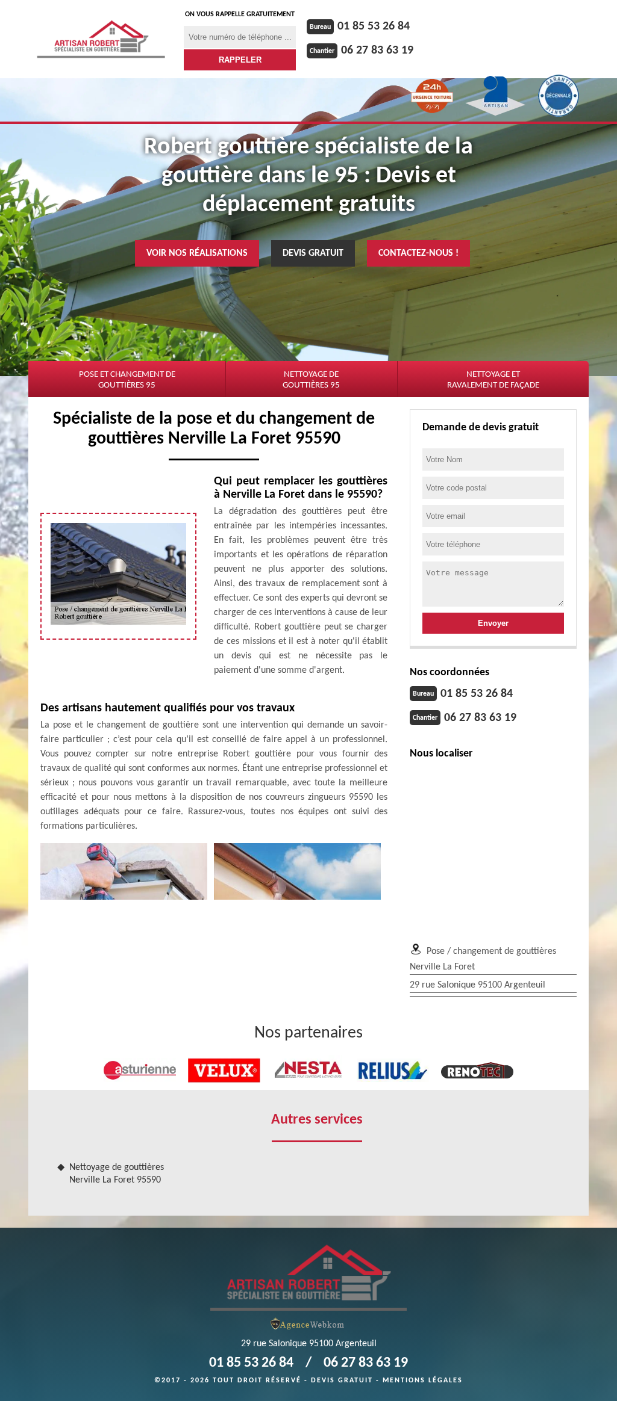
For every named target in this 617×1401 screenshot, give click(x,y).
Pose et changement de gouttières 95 (127, 380)
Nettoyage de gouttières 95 (311, 380)
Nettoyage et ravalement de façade (493, 380)
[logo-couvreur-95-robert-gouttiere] (101, 39)
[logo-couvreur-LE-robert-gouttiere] (308, 1277)
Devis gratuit (313, 253)
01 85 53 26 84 (373, 26)
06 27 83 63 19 (377, 51)
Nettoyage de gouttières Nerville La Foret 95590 (116, 1174)
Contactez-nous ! (418, 253)
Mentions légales (423, 1380)
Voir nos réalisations (197, 253)
